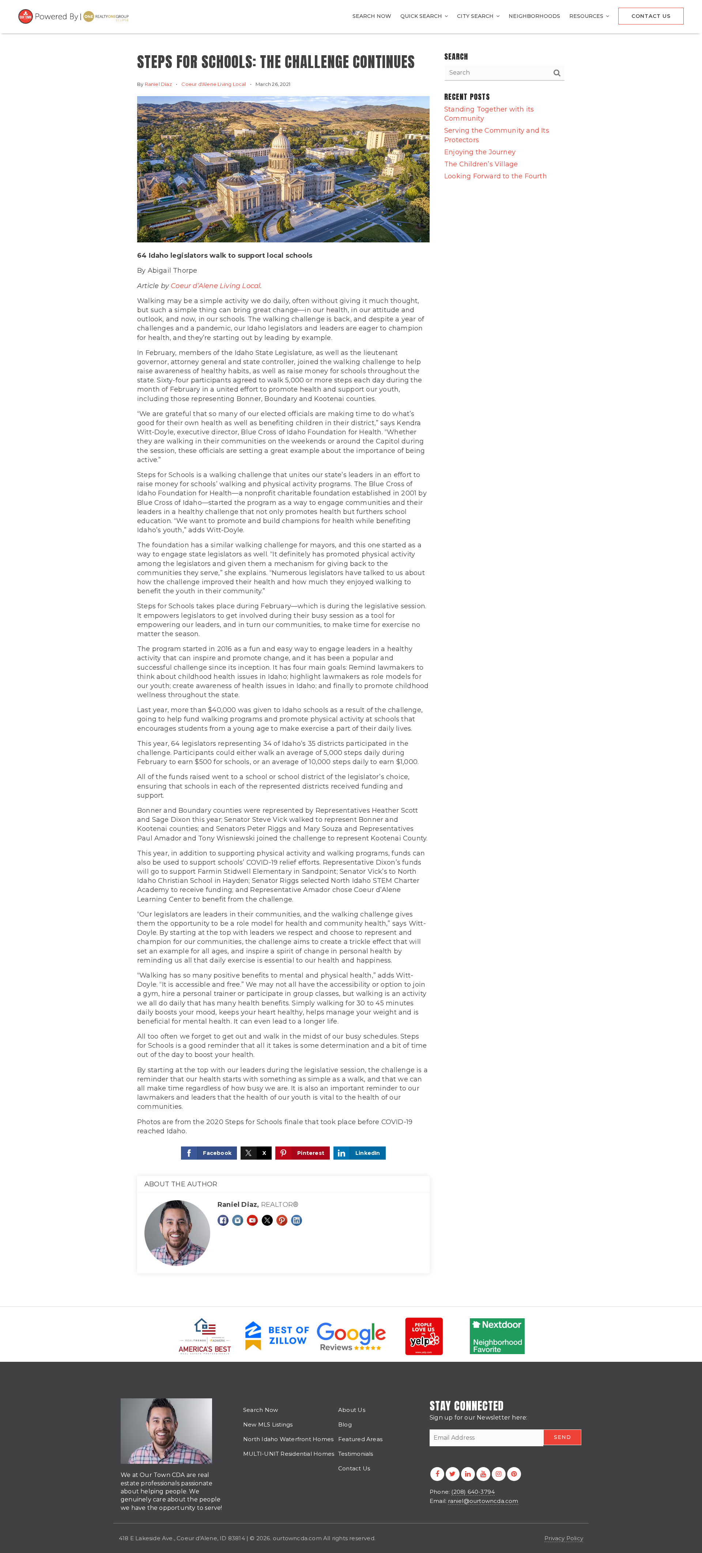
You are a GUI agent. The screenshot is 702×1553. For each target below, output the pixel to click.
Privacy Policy (563, 1538)
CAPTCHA (446, 1454)
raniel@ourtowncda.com (483, 1500)
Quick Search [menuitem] (422, 16)
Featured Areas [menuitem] (360, 1439)
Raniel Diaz (158, 84)
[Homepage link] (74, 16)
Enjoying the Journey (480, 152)
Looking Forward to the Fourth (495, 176)
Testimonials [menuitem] (355, 1453)
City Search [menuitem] (476, 16)
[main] (351, 653)
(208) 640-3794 (473, 1491)
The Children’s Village (481, 164)
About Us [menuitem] (351, 1409)
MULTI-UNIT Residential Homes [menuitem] (288, 1453)
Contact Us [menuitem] (651, 16)
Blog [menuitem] (345, 1424)
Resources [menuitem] (587, 16)
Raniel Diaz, (258, 1205)
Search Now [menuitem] (371, 16)
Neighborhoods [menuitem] (534, 16)
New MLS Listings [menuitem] (268, 1424)
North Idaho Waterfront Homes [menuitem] (288, 1439)
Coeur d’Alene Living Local (215, 286)
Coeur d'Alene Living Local (213, 84)
